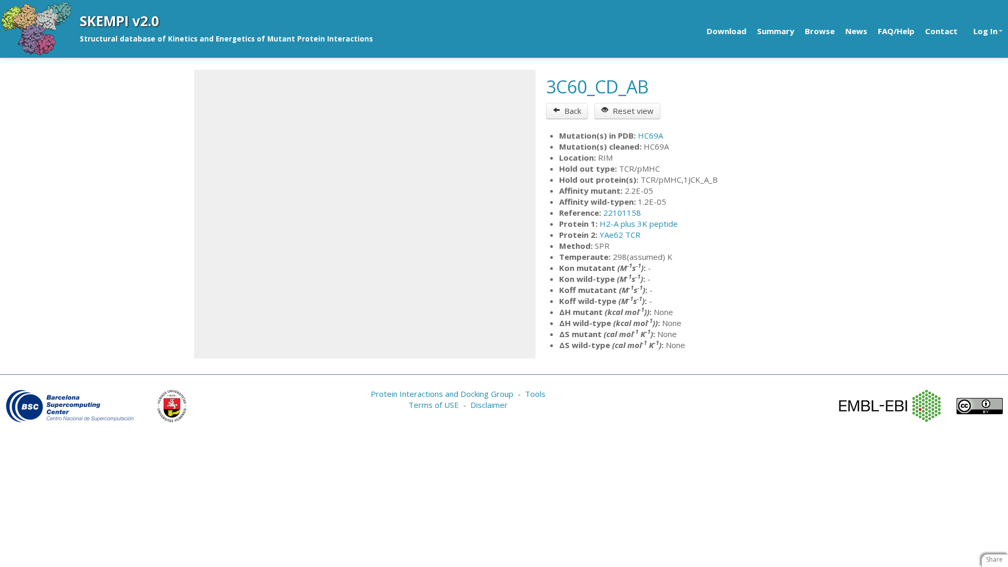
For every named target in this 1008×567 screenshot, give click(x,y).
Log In (985, 31)
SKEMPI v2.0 (119, 21)
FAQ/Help (896, 31)
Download (727, 31)
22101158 (622, 212)
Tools (535, 393)
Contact (941, 31)
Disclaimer (489, 405)
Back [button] (570, 111)
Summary (775, 31)
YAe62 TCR (620, 234)
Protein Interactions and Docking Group (442, 393)
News (856, 31)
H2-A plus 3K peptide (639, 223)
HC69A (650, 135)
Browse (820, 31)
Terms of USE (433, 405)
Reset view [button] (631, 111)
